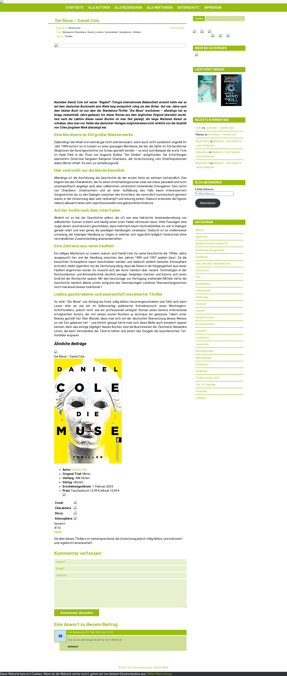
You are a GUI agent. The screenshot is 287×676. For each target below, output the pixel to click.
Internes (200, 310)
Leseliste (201, 330)
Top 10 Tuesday (205, 384)
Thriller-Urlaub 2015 (207, 377)
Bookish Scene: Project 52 (211, 243)
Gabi (198, 127)
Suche (199, 18)
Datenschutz (188, 7)
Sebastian (202, 152)
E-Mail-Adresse (204, 189)
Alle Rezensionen (128, 7)
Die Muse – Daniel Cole (77, 20)
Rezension (74, 28)
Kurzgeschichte (205, 324)
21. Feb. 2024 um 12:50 (99, 632)
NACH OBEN (161, 667)
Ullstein (137, 32)
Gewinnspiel (203, 290)
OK (148, 674)
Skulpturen (125, 32)
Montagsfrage (204, 350)
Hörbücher (202, 297)
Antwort (73, 646)
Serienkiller (111, 32)
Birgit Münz (202, 141)
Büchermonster (143, 667)
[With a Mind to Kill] (231, 105)
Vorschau (201, 391)
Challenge (202, 256)
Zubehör (201, 398)
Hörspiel (201, 303)
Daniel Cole (79, 469)
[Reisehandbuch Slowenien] (207, 102)
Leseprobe (202, 337)
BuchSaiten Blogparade (210, 250)
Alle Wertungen (160, 7)
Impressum (212, 7)
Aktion (199, 230)
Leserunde (202, 344)
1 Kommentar (176, 28)
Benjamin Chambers (74, 32)
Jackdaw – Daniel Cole (219, 127)
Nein (153, 674)
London (99, 32)
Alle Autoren (99, 7)
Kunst (91, 32)
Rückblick (202, 371)
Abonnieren (207, 203)
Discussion (202, 270)
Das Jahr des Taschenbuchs (213, 263)
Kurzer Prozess (205, 317)
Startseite (74, 7)
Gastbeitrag (203, 283)
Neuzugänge (203, 357)
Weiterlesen (164, 674)
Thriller (68, 36)
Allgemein (202, 236)
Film (198, 277)
